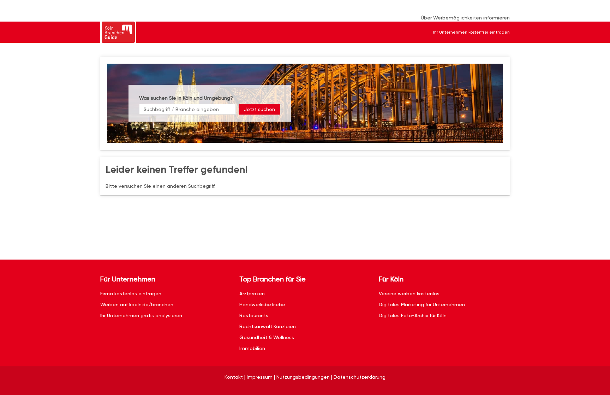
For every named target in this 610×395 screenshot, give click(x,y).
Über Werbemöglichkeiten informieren (465, 18)
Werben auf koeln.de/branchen (136, 304)
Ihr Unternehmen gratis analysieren (141, 315)
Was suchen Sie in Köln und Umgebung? (186, 98)
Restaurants (253, 315)
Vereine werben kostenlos (409, 293)
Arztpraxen (252, 293)
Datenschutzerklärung (359, 377)
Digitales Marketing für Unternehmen (422, 304)
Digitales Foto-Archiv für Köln (413, 315)
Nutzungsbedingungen (303, 377)
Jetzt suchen (259, 109)
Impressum (260, 377)
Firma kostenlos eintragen (130, 293)
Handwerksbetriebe (262, 304)
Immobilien (252, 348)
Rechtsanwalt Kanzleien (267, 326)
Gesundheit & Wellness (266, 337)
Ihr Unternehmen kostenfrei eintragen (471, 32)
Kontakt (234, 377)
